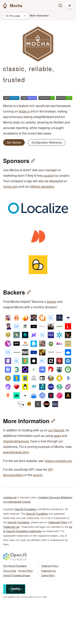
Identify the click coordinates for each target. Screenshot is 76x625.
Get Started (14, 142)
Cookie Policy (48, 575)
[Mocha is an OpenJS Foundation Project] (15, 559)
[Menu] (70, 5)
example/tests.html (16, 452)
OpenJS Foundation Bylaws (16, 575)
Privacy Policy (25, 570)
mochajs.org (10, 497)
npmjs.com (10, 186)
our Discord (56, 430)
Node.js (24, 111)
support (48, 175)
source (37, 475)
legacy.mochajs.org (58, 460)
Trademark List (11, 527)
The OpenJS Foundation (15, 565)
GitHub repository (42, 186)
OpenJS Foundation (25, 509)
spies (57, 435)
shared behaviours (16, 441)
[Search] (60, 5)
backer (51, 301)
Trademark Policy (57, 522)
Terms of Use (9, 570)
